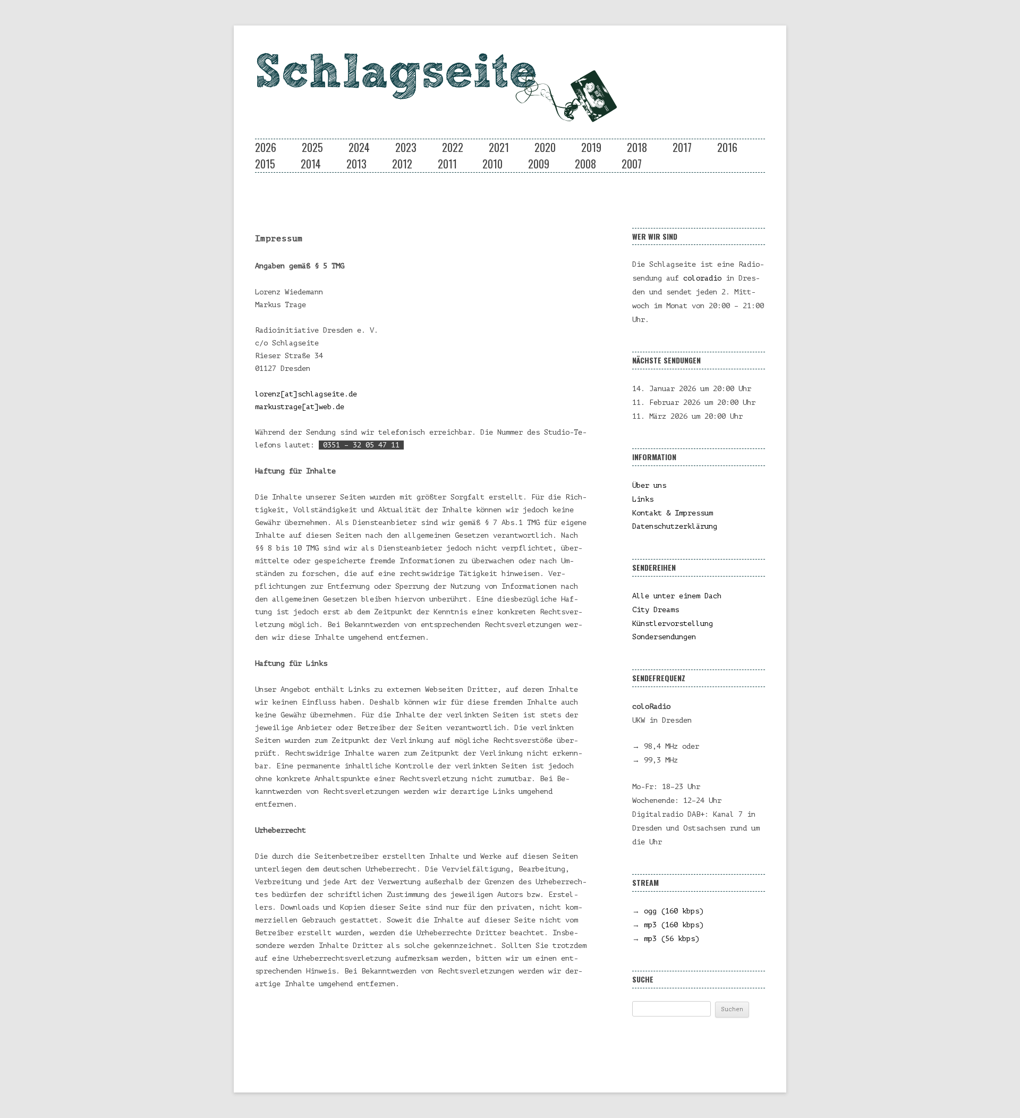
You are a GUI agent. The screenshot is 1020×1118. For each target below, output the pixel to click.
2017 (682, 147)
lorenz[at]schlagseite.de (306, 394)
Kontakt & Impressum (672, 513)
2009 (538, 164)
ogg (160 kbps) (673, 911)
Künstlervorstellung (672, 624)
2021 (499, 147)
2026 (265, 147)
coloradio (702, 278)
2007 (632, 164)
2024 (359, 147)
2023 (405, 147)
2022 (452, 147)
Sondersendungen (664, 637)
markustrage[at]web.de (299, 407)
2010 (492, 164)
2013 (356, 164)
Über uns (649, 485)
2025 (312, 147)
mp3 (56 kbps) (671, 939)
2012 (402, 164)
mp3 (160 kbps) (673, 925)
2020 (545, 147)
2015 (265, 164)
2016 (727, 147)
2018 (637, 147)
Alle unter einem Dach (676, 596)
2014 (311, 164)
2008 (585, 164)
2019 (591, 147)
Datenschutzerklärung (674, 526)
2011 (447, 164)
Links (642, 499)
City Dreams (655, 610)
